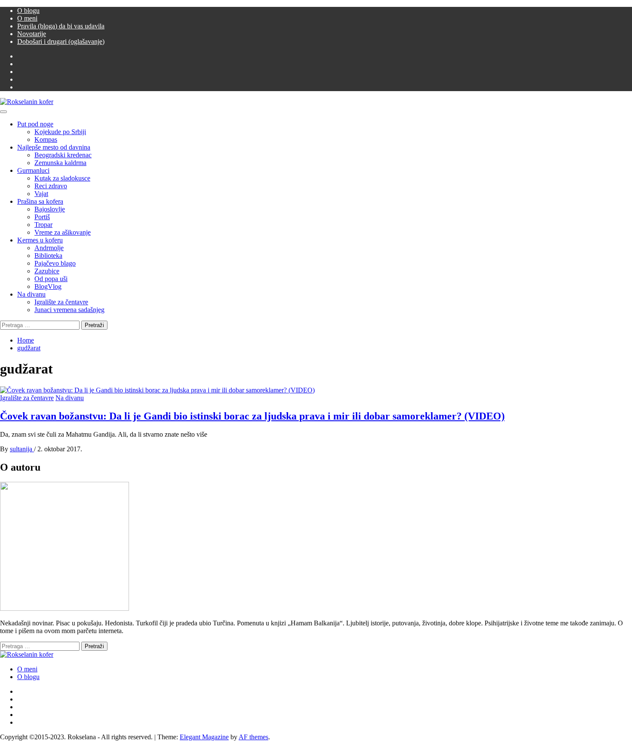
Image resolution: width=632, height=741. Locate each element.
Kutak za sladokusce (62, 178)
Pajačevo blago (55, 263)
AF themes (253, 737)
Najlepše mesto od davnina (53, 147)
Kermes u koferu (40, 240)
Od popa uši (50, 278)
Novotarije (31, 33)
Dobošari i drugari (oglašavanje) (60, 41)
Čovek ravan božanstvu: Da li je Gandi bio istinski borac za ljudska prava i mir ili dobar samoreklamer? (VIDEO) (252, 416)
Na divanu (31, 294)
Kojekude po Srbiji (60, 131)
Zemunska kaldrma (60, 162)
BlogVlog (47, 286)
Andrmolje (49, 247)
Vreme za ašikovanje (62, 232)
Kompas (45, 139)
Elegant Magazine (204, 737)
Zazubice (46, 271)
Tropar (43, 224)
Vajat (41, 193)
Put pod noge (35, 124)
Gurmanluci (33, 170)
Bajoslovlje (49, 209)
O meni (27, 18)
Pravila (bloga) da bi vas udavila (60, 26)
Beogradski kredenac (63, 155)
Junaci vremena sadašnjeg (69, 309)
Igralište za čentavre (61, 302)
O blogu (28, 10)
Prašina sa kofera (40, 201)
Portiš (42, 216)
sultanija (22, 449)
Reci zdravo (50, 186)
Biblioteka (48, 255)
